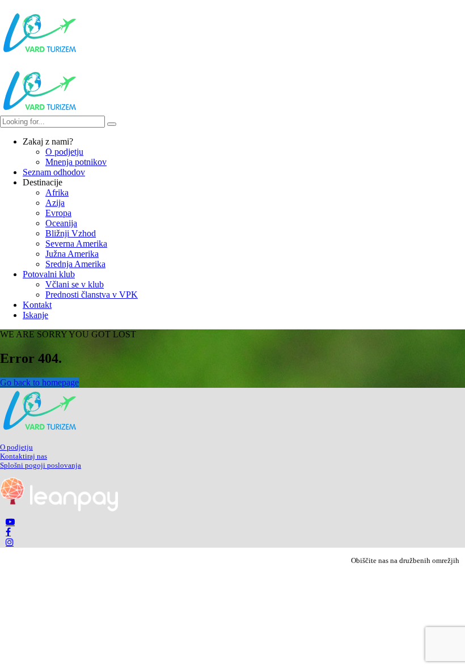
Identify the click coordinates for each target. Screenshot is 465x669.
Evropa (58, 213)
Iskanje (35, 315)
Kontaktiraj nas (23, 456)
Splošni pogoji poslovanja (40, 465)
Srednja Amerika (75, 264)
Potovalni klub (49, 274)
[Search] (111, 124)
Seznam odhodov (54, 172)
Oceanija (61, 223)
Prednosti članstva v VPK (91, 294)
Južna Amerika (72, 254)
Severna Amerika (76, 243)
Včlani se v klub (74, 284)
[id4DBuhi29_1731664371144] (59, 508)
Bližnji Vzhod (70, 233)
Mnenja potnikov (76, 162)
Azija (55, 203)
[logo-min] (39, 430)
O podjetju (64, 151)
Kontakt (37, 305)
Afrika (57, 192)
